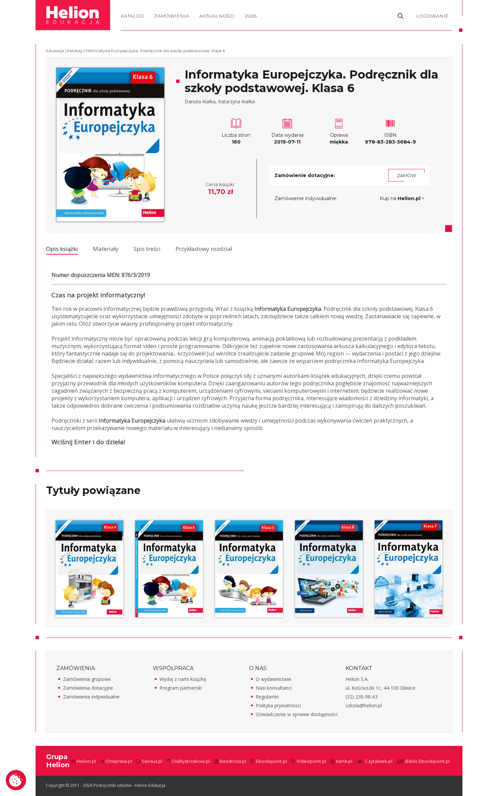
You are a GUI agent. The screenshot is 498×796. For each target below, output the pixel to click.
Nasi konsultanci (274, 688)
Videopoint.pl (311, 761)
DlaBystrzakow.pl (191, 761)
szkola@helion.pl (364, 705)
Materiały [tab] (106, 249)
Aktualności (217, 16)
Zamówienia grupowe (87, 679)
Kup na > (402, 198)
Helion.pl (86, 761)
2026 (250, 16)
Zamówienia (171, 16)
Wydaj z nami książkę (183, 679)
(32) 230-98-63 (362, 696)
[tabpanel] (249, 361)
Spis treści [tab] (147, 249)
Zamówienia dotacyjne (88, 688)
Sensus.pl (152, 761)
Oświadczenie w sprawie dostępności (296, 714)
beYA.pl (344, 761)
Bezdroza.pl (233, 761)
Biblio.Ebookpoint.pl (427, 761)
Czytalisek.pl (378, 761)
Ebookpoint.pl (271, 761)
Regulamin (267, 696)
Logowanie (432, 16)
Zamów (406, 175)
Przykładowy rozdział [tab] (203, 249)
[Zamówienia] (171, 21)
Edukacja (55, 50)
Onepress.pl (118, 761)
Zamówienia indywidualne (91, 696)
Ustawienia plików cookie (16, 780)
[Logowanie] (432, 21)
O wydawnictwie (273, 679)
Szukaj (400, 15)
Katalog (132, 16)
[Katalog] (132, 21)
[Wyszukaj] (400, 21)
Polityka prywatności (278, 705)
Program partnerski (181, 688)
